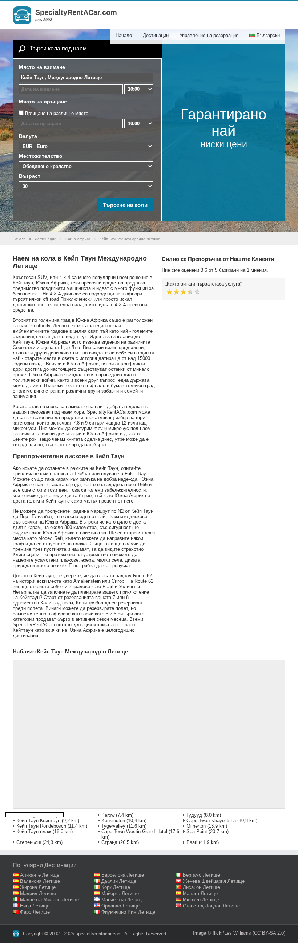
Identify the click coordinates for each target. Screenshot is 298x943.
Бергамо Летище (201, 875)
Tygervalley (113, 826)
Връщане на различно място (56, 113)
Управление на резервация (209, 35)
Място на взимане (42, 67)
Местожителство (41, 156)
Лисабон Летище (201, 887)
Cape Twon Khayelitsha (211, 820)
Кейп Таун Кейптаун (38, 820)
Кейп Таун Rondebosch (41, 826)
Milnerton (196, 826)
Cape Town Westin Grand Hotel (134, 831)
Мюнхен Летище (201, 899)
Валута (28, 136)
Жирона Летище (38, 887)
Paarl (191, 842)
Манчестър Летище (122, 899)
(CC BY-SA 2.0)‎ (269, 933)
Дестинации (156, 35)
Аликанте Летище (39, 875)
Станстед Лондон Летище (211, 906)
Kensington (113, 820)
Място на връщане (43, 101)
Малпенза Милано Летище (49, 899)
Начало (124, 35)
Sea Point (196, 831)
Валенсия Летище (40, 881)
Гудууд (194, 815)
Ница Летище (34, 906)
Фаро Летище (35, 912)
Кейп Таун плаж (33, 831)
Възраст (29, 176)
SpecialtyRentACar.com (76, 12)
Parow (107, 815)
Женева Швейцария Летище (214, 881)
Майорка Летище (120, 893)
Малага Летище (200, 893)
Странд (109, 842)
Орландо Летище (120, 906)
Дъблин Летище (118, 881)
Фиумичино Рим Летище (128, 912)
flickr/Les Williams (232, 933)
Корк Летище (115, 887)
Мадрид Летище (38, 893)
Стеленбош (28, 842)
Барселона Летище (122, 875)
